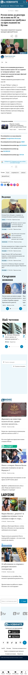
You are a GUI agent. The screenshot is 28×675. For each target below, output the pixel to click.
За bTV (3, 648)
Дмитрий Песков (5, 176)
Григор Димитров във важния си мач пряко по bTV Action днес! (13, 479)
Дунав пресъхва (5, 5)
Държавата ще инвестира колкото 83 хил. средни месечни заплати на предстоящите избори (11, 421)
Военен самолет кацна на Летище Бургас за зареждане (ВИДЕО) (18, 224)
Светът (16, 10)
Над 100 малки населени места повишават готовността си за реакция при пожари (18, 236)
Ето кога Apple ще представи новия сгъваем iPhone (12, 440)
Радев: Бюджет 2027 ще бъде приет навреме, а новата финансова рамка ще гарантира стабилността (13, 256)
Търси (24, 601)
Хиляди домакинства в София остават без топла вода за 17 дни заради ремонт (14, 247)
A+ (6, 62)
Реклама (8, 648)
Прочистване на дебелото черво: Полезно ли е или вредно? (12, 585)
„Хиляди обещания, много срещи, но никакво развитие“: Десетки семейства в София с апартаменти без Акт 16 (12, 337)
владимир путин (15, 172)
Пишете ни (20, 653)
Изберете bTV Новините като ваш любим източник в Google (15, 162)
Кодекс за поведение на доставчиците (14, 651)
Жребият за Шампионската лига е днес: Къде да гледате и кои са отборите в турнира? (12, 488)
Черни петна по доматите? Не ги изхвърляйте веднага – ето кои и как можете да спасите (13, 538)
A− (2, 62)
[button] (7, 308)
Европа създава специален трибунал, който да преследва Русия (18, 125)
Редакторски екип (10, 56)
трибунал (23, 172)
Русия (7, 172)
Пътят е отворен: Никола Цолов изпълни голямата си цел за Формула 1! (13, 467)
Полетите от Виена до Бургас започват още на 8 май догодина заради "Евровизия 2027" (14, 265)
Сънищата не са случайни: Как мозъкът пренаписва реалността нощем (12, 577)
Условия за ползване (10, 653)
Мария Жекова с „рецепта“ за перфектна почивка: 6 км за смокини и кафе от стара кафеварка (12, 516)
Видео (21, 5)
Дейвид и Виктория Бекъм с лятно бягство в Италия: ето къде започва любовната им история (12, 528)
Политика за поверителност (19, 648)
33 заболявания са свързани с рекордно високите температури (12, 566)
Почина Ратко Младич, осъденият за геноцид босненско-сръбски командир (13, 216)
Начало (11, 10)
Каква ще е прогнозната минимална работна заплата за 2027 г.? (13, 432)
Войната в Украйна (14, 5)
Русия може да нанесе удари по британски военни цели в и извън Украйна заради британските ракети (12, 299)
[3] (26, 2)
